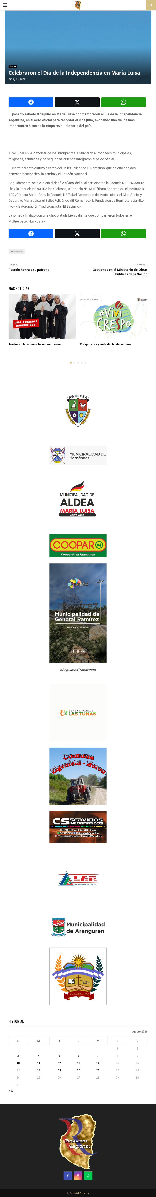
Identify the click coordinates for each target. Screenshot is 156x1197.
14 (97, 1063)
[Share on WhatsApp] (123, 102)
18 (38, 1070)
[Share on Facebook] (31, 102)
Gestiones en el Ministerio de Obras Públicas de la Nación (119, 272)
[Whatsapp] (88, 1175)
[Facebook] (68, 1175)
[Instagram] (78, 1175)
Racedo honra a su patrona (29, 270)
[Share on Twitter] (77, 102)
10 (18, 1063)
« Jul (11, 1090)
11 (38, 1063)
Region (13, 66)
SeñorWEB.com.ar (79, 1193)
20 (78, 1070)
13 (78, 1063)
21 (97, 1070)
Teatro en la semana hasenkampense (35, 344)
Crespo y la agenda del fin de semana (105, 344)
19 (59, 1070)
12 (59, 1063)
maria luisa (16, 251)
